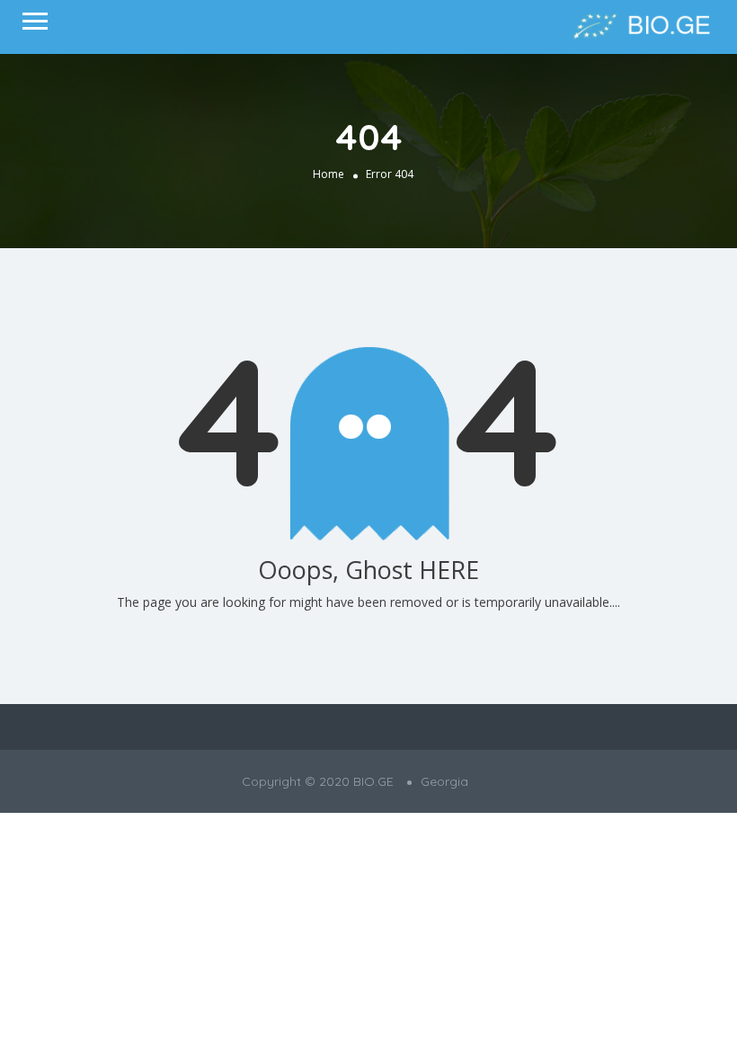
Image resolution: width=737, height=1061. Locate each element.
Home (328, 174)
